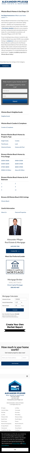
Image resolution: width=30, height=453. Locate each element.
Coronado (17, 410)
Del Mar (3, 412)
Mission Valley (18, 417)
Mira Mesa (17, 414)
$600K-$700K (19, 163)
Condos (17, 140)
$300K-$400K (5, 160)
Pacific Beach (18, 419)
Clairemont (4, 428)
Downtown (18, 425)
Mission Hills (4, 417)
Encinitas (17, 412)
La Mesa (17, 408)
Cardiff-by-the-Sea (6, 430)
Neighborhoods (5, 116)
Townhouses (4, 144)
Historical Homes (6, 147)
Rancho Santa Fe (19, 423)
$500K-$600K (5, 163)
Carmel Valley (4, 410)
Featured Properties (20, 212)
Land (16, 144)
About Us (4, 212)
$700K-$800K (5, 167)
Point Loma (4, 421)
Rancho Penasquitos (6, 423)
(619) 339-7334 (15, 246)
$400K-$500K (19, 160)
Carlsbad (17, 430)
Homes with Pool (19, 147)
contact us (10, 41)
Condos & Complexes (7, 127)
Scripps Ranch (4, 425)
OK (15, 449)
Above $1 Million (19, 170)
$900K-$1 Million (6, 170)
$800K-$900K (19, 167)
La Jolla (3, 414)
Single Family (4, 140)
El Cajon (3, 408)
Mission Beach (5, 201)
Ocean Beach (18, 428)
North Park (4, 419)
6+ (15, 190)
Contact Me (14, 251)
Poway (16, 421)
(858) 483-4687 (15, 287)
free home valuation (8, 28)
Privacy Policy (16, 443)
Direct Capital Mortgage (15, 285)
